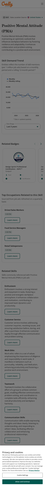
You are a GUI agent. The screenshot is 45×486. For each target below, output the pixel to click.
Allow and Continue (22, 482)
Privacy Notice (34, 470)
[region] (22, 465)
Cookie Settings (22, 475)
